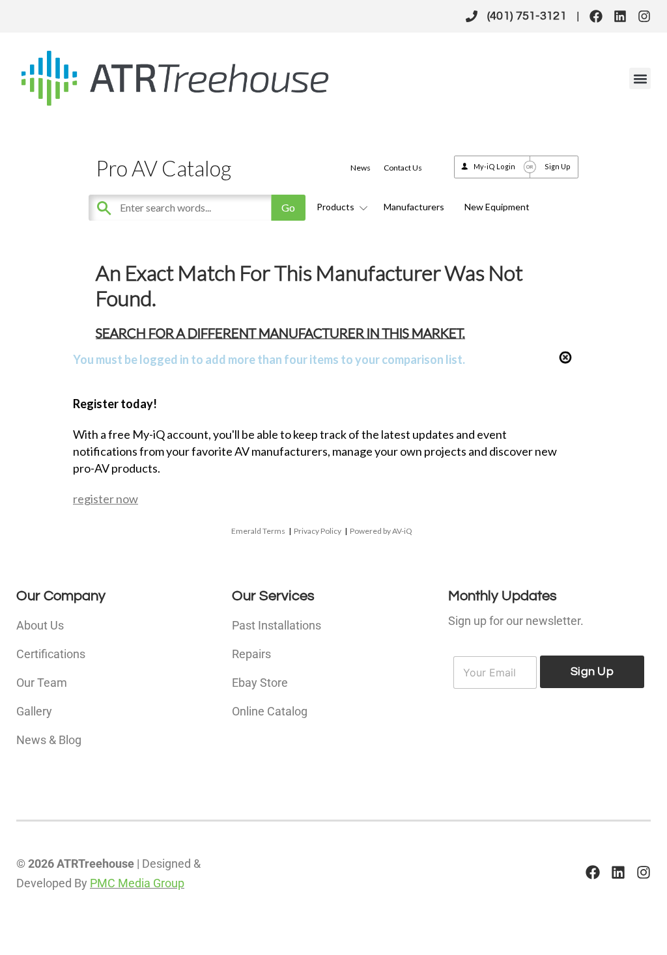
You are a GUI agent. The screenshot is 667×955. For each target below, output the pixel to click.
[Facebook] (596, 16)
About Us (40, 625)
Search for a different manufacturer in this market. (280, 332)
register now (105, 498)
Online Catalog (269, 711)
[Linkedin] (620, 16)
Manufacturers (414, 206)
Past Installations (276, 625)
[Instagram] (644, 16)
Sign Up (558, 166)
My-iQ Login (494, 166)
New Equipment (497, 206)
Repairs (251, 654)
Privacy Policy (317, 531)
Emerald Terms (258, 531)
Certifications (50, 654)
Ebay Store (260, 682)
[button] (640, 78)
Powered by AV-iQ (381, 531)
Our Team (41, 682)
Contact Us (403, 168)
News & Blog (48, 740)
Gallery (34, 711)
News (360, 168)
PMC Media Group (137, 883)
